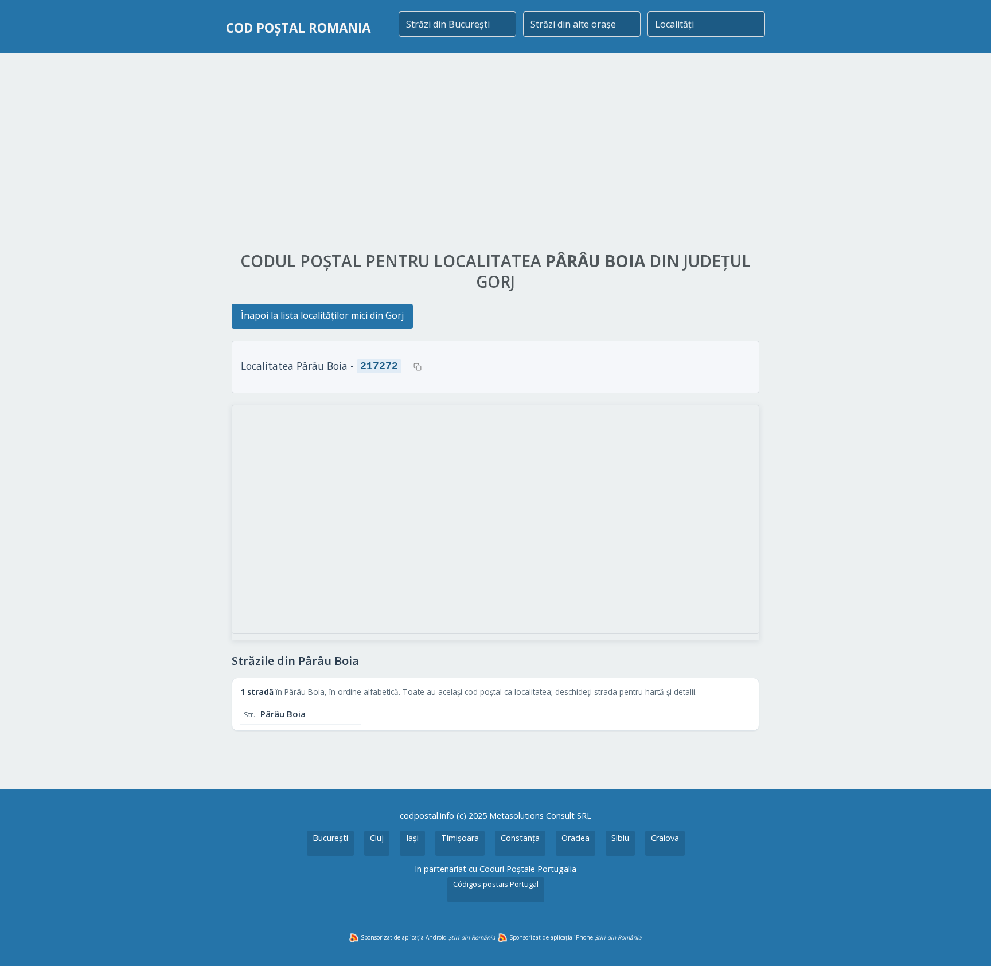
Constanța (520, 837)
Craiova (665, 837)
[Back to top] (967, 942)
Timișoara (460, 837)
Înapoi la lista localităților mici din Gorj (322, 315)
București (330, 837)
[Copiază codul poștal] (417, 367)
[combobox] (457, 24)
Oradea (575, 837)
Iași (412, 837)
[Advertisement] (495, 153)
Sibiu (620, 837)
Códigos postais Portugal (496, 884)
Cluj (377, 837)
